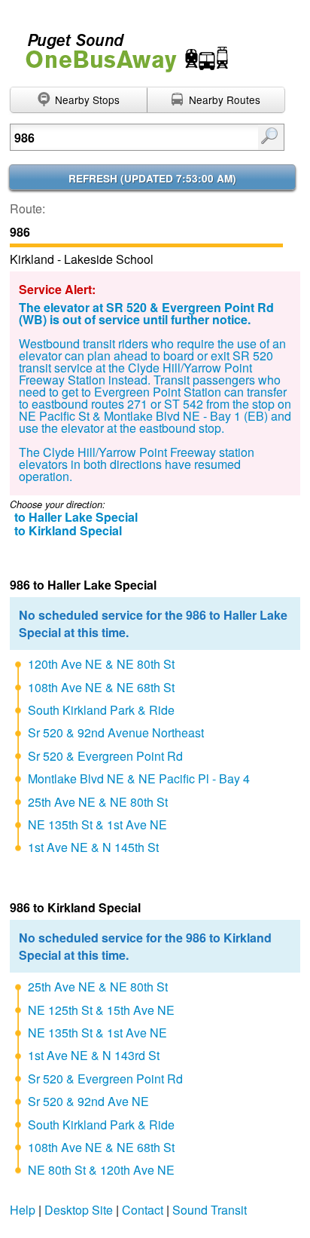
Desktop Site (78, 1209)
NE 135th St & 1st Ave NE (97, 824)
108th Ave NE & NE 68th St (101, 687)
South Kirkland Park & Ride (101, 710)
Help (22, 1209)
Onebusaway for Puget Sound (120, 46)
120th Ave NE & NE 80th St (101, 664)
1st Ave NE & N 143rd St (94, 1055)
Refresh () (152, 178)
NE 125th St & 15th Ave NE (101, 1010)
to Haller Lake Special (76, 517)
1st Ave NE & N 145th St (93, 847)
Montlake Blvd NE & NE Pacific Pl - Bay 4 (139, 778)
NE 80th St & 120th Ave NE (101, 1169)
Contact (142, 1209)
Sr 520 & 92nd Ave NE (88, 1101)
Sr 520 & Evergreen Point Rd (105, 756)
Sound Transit (209, 1209)
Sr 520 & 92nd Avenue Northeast (116, 732)
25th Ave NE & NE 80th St (98, 802)
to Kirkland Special (68, 530)
